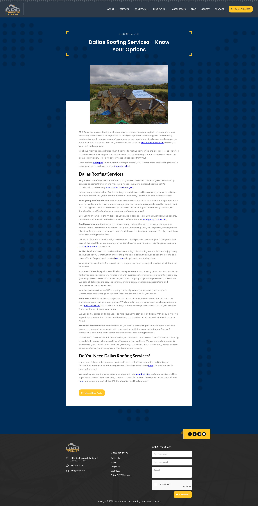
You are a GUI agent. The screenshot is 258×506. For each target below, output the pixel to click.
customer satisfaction (152, 142)
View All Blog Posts (93, 393)
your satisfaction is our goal (119, 187)
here (150, 365)
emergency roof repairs (154, 219)
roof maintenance (88, 246)
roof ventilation (92, 305)
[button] (111, 11)
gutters (119, 258)
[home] (12, 9)
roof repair (98, 162)
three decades (121, 166)
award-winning (142, 374)
